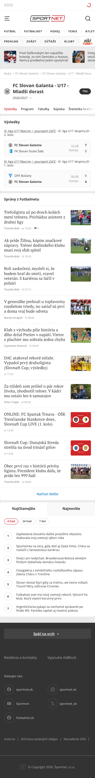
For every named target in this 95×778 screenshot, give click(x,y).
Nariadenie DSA (75, 739)
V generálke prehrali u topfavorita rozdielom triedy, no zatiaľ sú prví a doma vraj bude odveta (34, 306)
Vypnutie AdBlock (62, 657)
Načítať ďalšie (48, 494)
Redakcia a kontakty (20, 657)
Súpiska (59, 109)
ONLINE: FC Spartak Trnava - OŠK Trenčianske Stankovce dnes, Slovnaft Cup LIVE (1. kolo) (34, 419)
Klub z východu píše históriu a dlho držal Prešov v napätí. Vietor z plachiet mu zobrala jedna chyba (34, 335)
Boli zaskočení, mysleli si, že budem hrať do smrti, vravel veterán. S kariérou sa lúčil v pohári (29, 276)
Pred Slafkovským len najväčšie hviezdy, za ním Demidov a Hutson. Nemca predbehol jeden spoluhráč (44, 56)
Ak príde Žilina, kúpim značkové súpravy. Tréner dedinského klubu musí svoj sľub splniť (34, 245)
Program (27, 109)
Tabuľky (43, 109)
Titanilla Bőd (11, 228)
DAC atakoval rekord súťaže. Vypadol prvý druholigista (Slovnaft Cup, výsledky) (29, 363)
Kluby (7, 74)
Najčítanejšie (23, 508)
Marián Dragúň (13, 317)
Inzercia (9, 739)
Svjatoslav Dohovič (15, 345)
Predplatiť (71, 5)
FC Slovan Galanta (27, 74)
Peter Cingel (11, 402)
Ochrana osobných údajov (39, 739)
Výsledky (10, 109)
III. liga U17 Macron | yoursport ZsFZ (30, 131)
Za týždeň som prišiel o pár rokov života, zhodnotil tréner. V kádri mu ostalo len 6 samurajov (34, 391)
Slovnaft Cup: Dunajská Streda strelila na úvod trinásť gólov (31, 445)
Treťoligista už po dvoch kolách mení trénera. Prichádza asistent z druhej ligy (34, 217)
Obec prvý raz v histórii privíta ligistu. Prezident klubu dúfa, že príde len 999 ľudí (32, 471)
